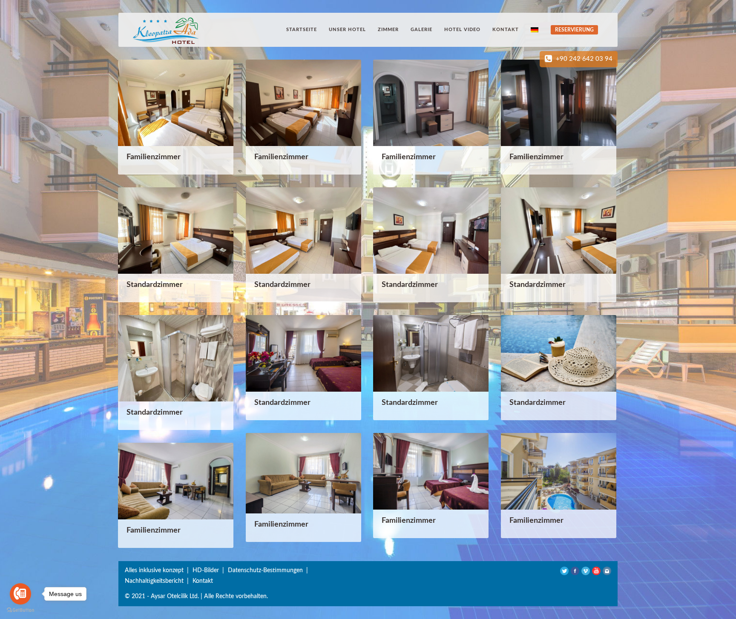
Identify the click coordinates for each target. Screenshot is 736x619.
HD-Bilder (206, 570)
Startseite (301, 29)
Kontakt (505, 29)
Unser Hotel (347, 29)
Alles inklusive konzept (154, 570)
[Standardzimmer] (175, 230)
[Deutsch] (535, 29)
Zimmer (388, 29)
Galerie (421, 29)
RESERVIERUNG (574, 29)
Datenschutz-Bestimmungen (265, 570)
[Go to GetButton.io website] (20, 610)
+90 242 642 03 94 (584, 59)
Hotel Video (462, 29)
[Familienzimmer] (175, 102)
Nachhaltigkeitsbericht (154, 581)
